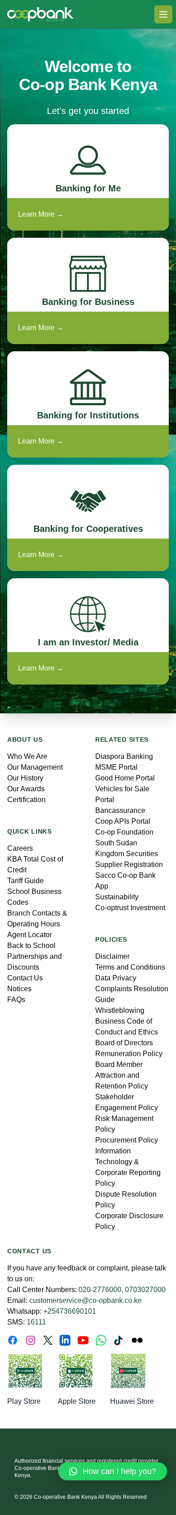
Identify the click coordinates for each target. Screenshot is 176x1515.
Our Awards (26, 789)
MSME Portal (116, 767)
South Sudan (116, 843)
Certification (26, 799)
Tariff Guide (25, 881)
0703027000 (145, 1289)
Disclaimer (112, 956)
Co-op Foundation (124, 832)
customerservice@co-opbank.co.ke (85, 1300)
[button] (112, 1471)
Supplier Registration (129, 864)
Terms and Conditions (130, 967)
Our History (25, 778)
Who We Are (27, 756)
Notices (19, 989)
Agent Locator (29, 935)
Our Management (35, 767)
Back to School (31, 945)
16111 (36, 1322)
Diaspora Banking (124, 756)
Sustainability (117, 897)
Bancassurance (120, 810)
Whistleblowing (119, 1010)
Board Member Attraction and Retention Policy (121, 1075)
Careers (20, 848)
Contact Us (25, 978)
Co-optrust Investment (130, 908)
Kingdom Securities (126, 853)
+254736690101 (69, 1311)
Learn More (41, 214)
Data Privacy (115, 978)
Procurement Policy (126, 1140)
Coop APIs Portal (122, 821)
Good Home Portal (125, 778)
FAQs (16, 999)
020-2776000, (101, 1289)
